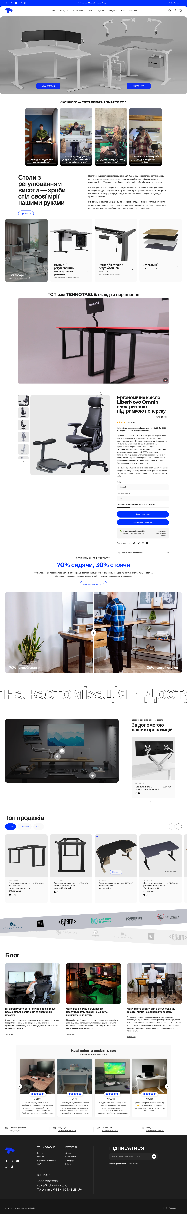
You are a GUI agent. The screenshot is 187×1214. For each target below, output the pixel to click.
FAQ (39, 1164)
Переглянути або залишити (155, 1131)
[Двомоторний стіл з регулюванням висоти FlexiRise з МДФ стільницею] (160, 855)
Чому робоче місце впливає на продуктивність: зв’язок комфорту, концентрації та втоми (87, 1012)
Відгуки (40, 1153)
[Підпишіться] (154, 1156)
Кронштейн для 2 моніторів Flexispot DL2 (147, 788)
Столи (68, 1153)
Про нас (40, 1157)
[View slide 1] (151, 802)
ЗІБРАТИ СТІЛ (138, 86)
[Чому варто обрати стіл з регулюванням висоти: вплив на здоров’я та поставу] (154, 983)
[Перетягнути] (93, 632)
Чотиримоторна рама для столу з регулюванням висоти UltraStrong (19, 887)
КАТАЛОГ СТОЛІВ (48, 86)
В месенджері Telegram (110, 1131)
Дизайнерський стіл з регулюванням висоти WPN (109, 886)
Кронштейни (70, 1157)
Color (119, 482)
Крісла (68, 1164)
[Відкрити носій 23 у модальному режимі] (70, 435)
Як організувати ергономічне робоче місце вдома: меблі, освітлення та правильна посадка (30, 1012)
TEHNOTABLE (139, 784)
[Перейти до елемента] (23, 400)
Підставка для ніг (124, 493)
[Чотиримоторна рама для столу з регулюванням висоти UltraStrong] (26, 855)
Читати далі (9, 1034)
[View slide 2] (153, 802)
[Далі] (105, 435)
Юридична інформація (46, 1160)
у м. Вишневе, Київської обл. (67, 1131)
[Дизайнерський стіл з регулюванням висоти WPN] (116, 855)
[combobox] (175, 3)
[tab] (10, 826)
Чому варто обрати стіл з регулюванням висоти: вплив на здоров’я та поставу (151, 1010)
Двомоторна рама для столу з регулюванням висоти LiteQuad (65, 886)
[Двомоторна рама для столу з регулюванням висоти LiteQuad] (71, 855)
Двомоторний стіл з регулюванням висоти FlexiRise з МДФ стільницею (154, 887)
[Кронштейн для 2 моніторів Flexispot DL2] (153, 758)
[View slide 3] (156, 802)
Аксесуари (69, 1160)
